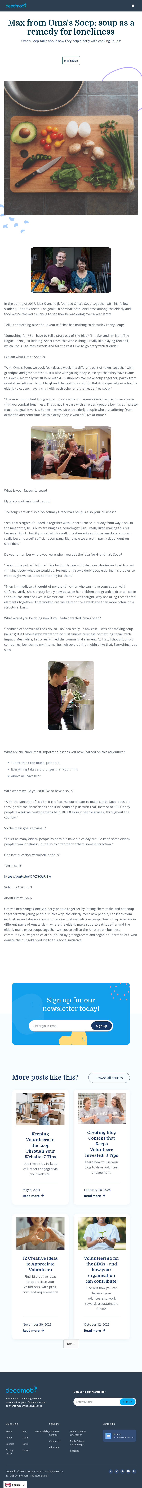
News (25, 1443)
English (16, 1484)
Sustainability (42, 1431)
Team (25, 1437)
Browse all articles (109, 1078)
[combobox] (15, 1484)
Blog (25, 1431)
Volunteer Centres (54, 1433)
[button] (133, 5)
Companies (55, 1441)
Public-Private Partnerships (77, 1442)
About (9, 1437)
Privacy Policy (9, 1452)
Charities (74, 1450)
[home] (16, 5)
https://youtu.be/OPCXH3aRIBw (27, 876)
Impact (26, 1450)
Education (54, 1447)
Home (9, 1431)
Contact (10, 1443)
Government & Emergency (78, 1433)
